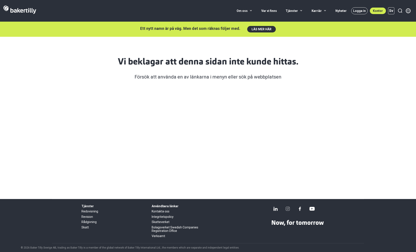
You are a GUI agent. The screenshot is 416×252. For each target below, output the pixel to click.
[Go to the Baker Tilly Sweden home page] (19, 10)
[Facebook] (300, 208)
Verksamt (158, 236)
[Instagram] (287, 208)
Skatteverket (160, 222)
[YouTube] (312, 208)
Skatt (85, 227)
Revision (87, 216)
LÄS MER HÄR (261, 29)
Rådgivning (89, 222)
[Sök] (399, 10)
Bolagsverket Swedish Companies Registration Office (175, 229)
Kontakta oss (160, 211)
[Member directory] (408, 10)
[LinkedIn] (275, 208)
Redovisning (89, 211)
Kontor (378, 11)
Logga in (359, 11)
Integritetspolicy (163, 216)
